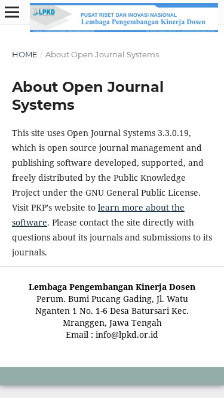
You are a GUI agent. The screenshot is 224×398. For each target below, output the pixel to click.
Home (25, 54)
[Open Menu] (12, 12)
